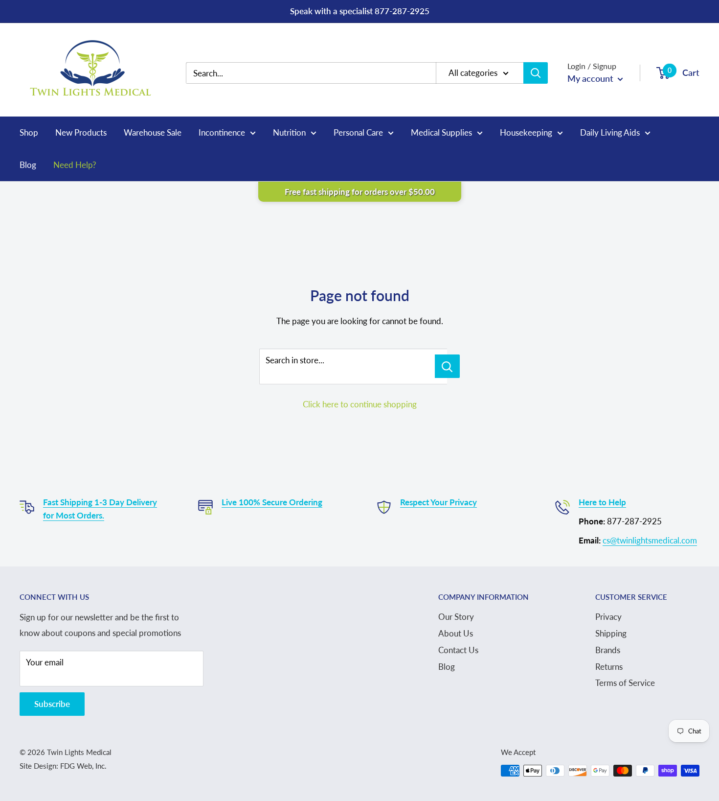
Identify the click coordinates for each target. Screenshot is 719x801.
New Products (81, 132)
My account (591, 78)
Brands (607, 650)
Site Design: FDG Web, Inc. (63, 765)
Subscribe (52, 704)
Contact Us (458, 650)
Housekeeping (526, 132)
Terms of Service (625, 683)
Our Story (456, 617)
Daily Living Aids (610, 132)
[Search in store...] (447, 366)
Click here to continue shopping (360, 404)
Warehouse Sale (152, 132)
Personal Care (358, 132)
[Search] (535, 73)
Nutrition (289, 132)
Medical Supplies (441, 132)
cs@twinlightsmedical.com (650, 540)
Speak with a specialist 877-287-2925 (359, 11)
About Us (455, 633)
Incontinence (222, 132)
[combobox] (318, 73)
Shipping (611, 633)
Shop (29, 132)
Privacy (608, 617)
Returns (609, 666)
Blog (28, 165)
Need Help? (74, 165)
